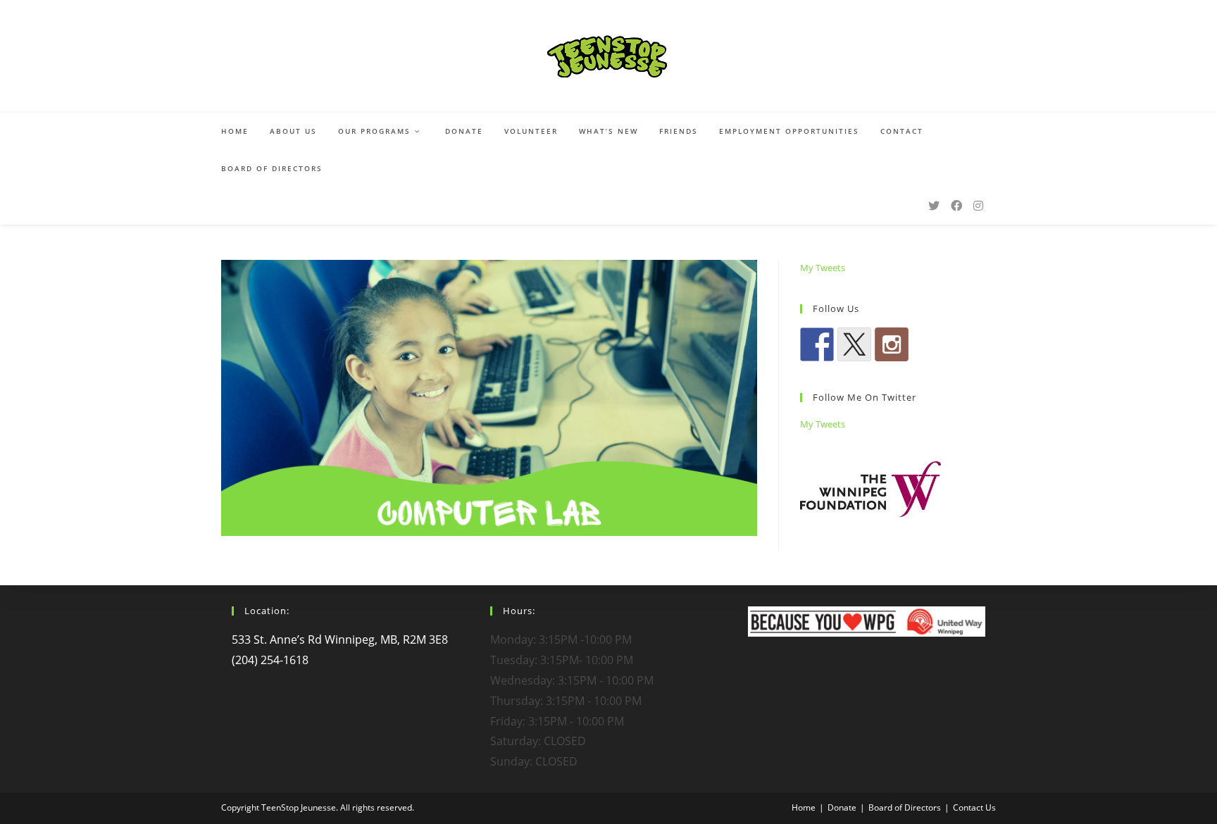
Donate (842, 807)
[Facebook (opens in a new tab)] (956, 205)
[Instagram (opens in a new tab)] (978, 205)
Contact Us (974, 807)
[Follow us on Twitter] (854, 344)
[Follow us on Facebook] (817, 344)
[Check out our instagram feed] (892, 344)
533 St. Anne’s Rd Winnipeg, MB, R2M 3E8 (340, 639)
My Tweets (822, 267)
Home (804, 807)
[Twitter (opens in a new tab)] (934, 205)
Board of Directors (904, 807)
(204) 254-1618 (270, 660)
